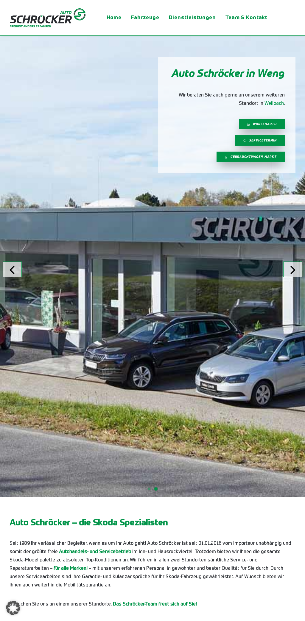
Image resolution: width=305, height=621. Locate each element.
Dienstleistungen (192, 17)
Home (114, 17)
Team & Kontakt (246, 17)
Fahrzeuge (145, 17)
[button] (13, 608)
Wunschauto (265, 124)
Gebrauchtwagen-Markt (254, 156)
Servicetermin (263, 140)
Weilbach (274, 103)
